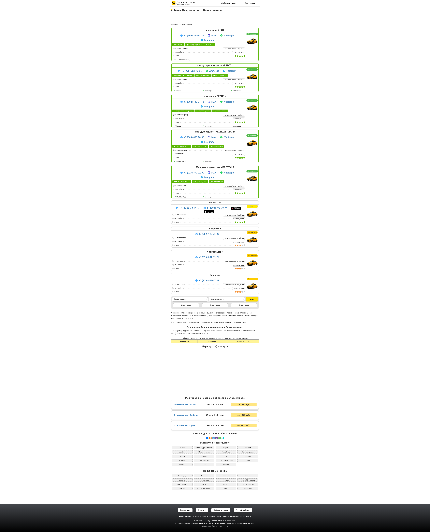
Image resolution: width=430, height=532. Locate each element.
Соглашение (185, 510)
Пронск (182, 456)
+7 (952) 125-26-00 (209, 234)
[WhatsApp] (219, 438)
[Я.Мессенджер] (222, 438)
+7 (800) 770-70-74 (217, 208)
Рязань (182, 448)
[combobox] (190, 299)
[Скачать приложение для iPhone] (209, 212)
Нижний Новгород (248, 480)
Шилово (226, 465)
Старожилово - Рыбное (186, 415)
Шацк (204, 465)
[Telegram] (213, 438)
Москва (226, 480)
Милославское (204, 452)
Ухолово (182, 465)
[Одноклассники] (210, 438)
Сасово (248, 456)
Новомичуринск (248, 452)
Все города (250, 3)
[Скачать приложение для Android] (236, 208)
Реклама (202, 510)
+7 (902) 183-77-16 (194, 101)
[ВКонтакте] (207, 438)
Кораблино (182, 452)
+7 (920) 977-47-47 (209, 280)
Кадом (225, 448)
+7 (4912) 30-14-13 (189, 208)
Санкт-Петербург (204, 488)
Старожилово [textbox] (180, 299)
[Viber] (216, 438)
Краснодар (182, 480)
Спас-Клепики (204, 460)
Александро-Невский (204, 448)
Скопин (182, 460)
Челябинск (248, 488)
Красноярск (204, 480)
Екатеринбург (226, 476)
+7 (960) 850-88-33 (194, 137)
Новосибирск (182, 484)
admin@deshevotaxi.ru (241, 517)
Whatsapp (229, 35)
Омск (204, 484)
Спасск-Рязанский (226, 460)
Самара (182, 488)
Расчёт (252, 299)
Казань (247, 476)
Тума (248, 460)
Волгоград (182, 476)
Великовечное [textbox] (217, 299)
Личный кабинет (243, 510)
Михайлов (226, 452)
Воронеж (204, 476)
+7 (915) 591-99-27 (209, 257)
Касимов (247, 448)
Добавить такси (228, 3)
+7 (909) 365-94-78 (194, 35)
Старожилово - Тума (184, 425)
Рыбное (204, 456)
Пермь (226, 484)
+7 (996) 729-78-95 (191, 71)
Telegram (209, 40)
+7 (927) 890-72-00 (194, 172)
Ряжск (226, 456)
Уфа (226, 488)
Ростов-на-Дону (248, 484)
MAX (213, 35)
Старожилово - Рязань (185, 405)
